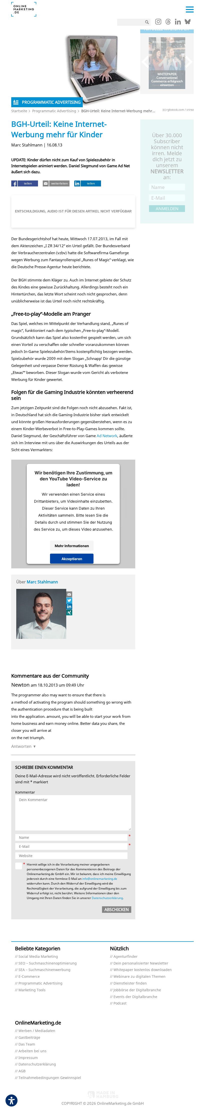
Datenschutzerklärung (107, 898)
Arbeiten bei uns (32, 1051)
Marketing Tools (32, 990)
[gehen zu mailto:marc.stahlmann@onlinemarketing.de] (69, 594)
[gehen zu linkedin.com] (178, 23)
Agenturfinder (126, 957)
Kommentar (25, 792)
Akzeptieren (72, 559)
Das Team (26, 1044)
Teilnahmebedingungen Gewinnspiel (49, 1078)
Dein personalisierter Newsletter (141, 963)
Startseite (19, 110)
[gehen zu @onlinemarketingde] (168, 23)
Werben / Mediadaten (36, 1031)
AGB (22, 1071)
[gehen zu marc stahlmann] (69, 600)
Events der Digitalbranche (135, 997)
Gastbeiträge (29, 1038)
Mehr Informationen (72, 546)
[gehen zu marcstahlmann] (69, 606)
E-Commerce (29, 977)
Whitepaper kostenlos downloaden (143, 970)
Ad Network (107, 435)
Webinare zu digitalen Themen (140, 977)
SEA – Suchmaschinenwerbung (44, 970)
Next (186, 62)
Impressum (28, 1058)
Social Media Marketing (38, 957)
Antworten (21, 746)
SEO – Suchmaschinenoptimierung (47, 963)
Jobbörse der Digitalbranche (137, 990)
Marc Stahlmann (42, 582)
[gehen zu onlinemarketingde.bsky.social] (187, 23)
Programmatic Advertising (54, 110)
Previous (148, 62)
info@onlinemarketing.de (99, 879)
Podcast (120, 1003)
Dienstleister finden (130, 983)
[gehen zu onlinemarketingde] (158, 22)
